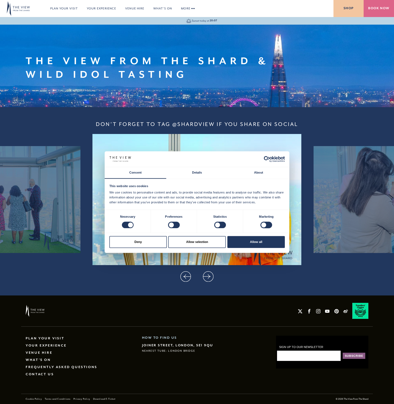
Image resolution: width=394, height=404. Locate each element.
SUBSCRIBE (354, 355)
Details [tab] (197, 172)
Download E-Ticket (104, 398)
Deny (138, 242)
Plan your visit (64, 8)
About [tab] (258, 172)
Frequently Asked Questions (61, 367)
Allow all (256, 242)
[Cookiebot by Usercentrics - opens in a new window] (267, 159)
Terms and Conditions (57, 398)
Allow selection (197, 242)
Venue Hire (134, 8)
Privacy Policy (81, 398)
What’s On (162, 8)
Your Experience (101, 8)
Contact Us (40, 374)
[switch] (174, 225)
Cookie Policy (34, 398)
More (185, 8)
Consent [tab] (135, 172)
